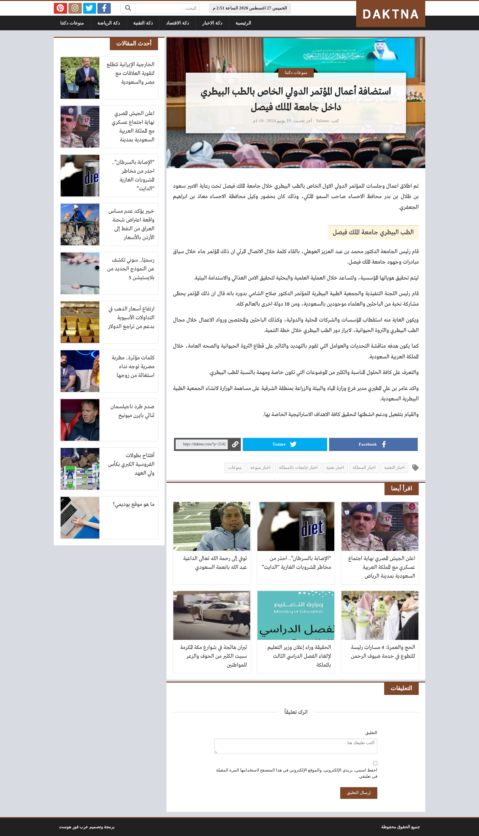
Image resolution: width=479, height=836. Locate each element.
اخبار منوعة (260, 467)
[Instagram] (75, 8)
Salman (322, 121)
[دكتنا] (390, 14)
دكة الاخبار (212, 23)
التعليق (371, 732)
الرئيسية (243, 23)
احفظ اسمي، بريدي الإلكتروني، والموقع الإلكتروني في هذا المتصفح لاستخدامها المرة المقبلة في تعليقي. (296, 773)
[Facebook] (104, 8)
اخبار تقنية (335, 467)
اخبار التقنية (394, 467)
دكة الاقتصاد (177, 23)
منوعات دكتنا (72, 23)
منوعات (235, 467)
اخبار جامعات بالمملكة (298, 467)
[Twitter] (89, 8)
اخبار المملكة (364, 467)
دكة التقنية (143, 23)
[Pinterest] (60, 8)
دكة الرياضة (108, 23)
